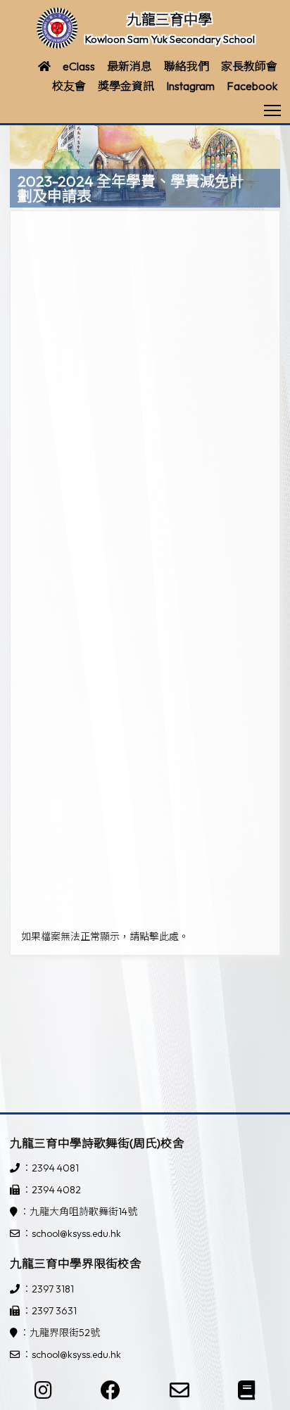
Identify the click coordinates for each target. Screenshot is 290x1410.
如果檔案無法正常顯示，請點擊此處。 (105, 936)
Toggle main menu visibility (273, 109)
